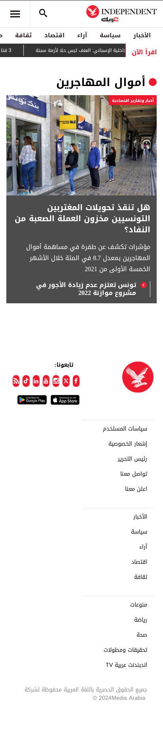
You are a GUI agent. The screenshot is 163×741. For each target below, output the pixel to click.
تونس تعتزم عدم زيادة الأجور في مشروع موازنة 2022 (86, 289)
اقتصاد (54, 35)
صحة (141, 635)
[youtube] (46, 381)
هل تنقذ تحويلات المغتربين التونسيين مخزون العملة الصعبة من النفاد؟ (82, 218)
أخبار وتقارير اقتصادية (133, 100)
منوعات (138, 605)
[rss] (16, 381)
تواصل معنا (133, 474)
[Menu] (15, 13)
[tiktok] (26, 381)
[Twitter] (66, 381)
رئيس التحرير (132, 459)
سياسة (110, 35)
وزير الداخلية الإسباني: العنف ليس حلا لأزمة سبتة (92, 50)
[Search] (43, 13)
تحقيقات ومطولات (125, 650)
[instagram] (56, 381)
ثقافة (23, 35)
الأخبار (142, 35)
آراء (82, 35)
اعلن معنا (136, 489)
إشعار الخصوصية (127, 444)
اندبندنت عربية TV (126, 665)
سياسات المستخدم (125, 429)
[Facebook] (76, 381)
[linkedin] (36, 381)
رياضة (140, 620)
